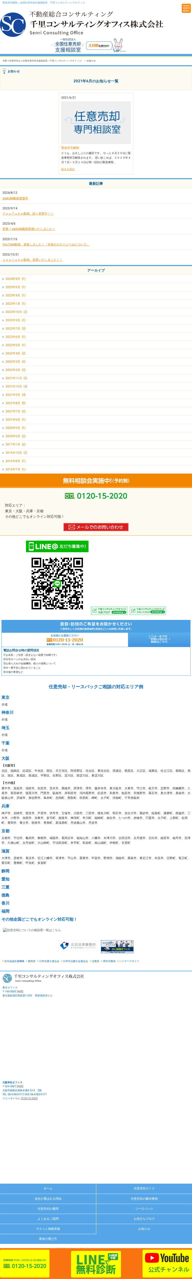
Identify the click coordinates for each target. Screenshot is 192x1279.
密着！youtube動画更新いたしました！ (28, 229)
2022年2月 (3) (16, 370)
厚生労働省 (109, 961)
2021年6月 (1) (16, 419)
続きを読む (68, 169)
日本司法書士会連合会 (75, 961)
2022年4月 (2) (16, 353)
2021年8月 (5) (16, 403)
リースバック (144, 1208)
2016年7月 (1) (16, 469)
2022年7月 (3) (16, 328)
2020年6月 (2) (16, 436)
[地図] (20, 991)
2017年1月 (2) (16, 444)
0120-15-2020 (29, 1098)
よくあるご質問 (48, 1219)
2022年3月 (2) (16, 361)
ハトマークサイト (129, 961)
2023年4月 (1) (16, 295)
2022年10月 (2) (16, 312)
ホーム (48, 1188)
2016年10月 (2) (16, 453)
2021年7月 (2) (16, 411)
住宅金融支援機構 (14, 961)
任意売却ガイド (144, 1188)
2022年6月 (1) (16, 337)
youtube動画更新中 (15, 198)
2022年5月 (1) (16, 345)
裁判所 (32, 961)
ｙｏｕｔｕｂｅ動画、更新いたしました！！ (32, 260)
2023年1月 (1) (16, 303)
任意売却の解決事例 (144, 1198)
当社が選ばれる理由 (48, 1198)
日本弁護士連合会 (49, 961)
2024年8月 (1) (16, 279)
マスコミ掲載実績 (48, 1229)
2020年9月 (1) (16, 428)
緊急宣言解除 (70, 148)
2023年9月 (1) (16, 287)
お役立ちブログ (144, 1219)
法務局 (95, 961)
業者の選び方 (48, 1239)
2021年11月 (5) (16, 378)
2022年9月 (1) (16, 320)
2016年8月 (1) (16, 461)
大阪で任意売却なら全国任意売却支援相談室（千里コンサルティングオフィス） (43, 60)
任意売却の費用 (48, 1208)
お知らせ (144, 1229)
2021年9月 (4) (16, 395)
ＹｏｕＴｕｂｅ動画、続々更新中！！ (28, 213)
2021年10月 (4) (16, 386)
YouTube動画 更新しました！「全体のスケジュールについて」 (46, 244)
